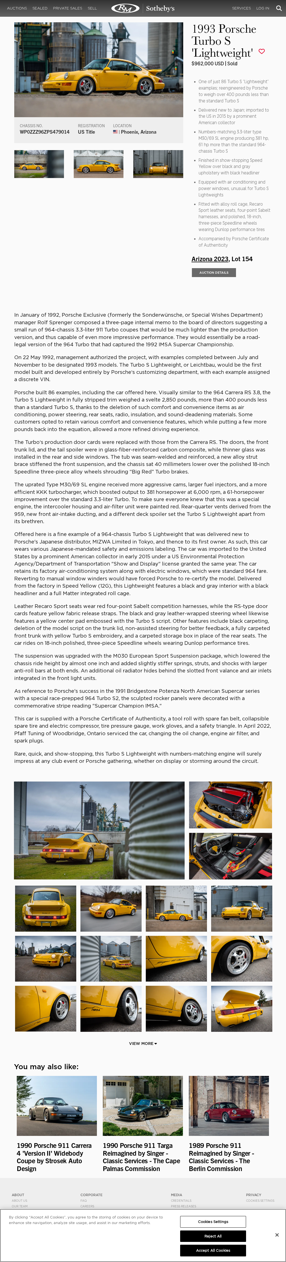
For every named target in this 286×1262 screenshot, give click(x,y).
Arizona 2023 (210, 258)
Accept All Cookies (213, 1250)
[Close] (277, 1235)
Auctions (17, 8)
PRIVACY (253, 1195)
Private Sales (67, 8)
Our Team (20, 1206)
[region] (143, 1235)
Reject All (212, 1236)
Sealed (39, 8)
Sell (92, 8)
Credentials (181, 1200)
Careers (87, 1206)
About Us (19, 1200)
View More (141, 1043)
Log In (262, 8)
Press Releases (183, 1206)
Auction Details (213, 273)
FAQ (83, 1200)
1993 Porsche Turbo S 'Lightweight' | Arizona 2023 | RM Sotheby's (143, 8)
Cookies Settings (260, 1200)
